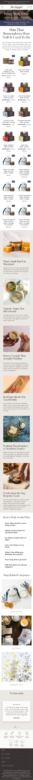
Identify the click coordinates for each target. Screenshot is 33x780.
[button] (6, 100)
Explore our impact (15, 509)
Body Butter (16, 611)
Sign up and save (7, 765)
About (3, 761)
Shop (3, 750)
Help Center (5, 758)
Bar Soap (16, 648)
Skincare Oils (16, 684)
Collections (5, 754)
